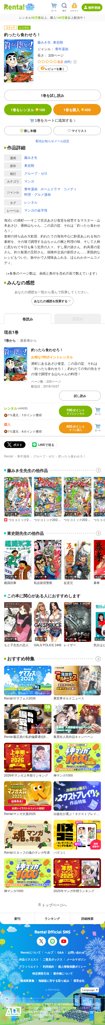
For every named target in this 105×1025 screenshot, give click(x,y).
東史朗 (58, 42)
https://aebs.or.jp (35, 1019)
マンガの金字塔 (35, 210)
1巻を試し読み (52, 95)
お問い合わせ (76, 952)
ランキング (52, 918)
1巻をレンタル (28, 109)
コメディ (70, 188)
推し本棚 (30, 130)
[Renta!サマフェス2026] (29, 7)
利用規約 (48, 966)
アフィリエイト (29, 966)
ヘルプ (49, 952)
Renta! (8, 456)
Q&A (60, 952)
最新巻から (28, 340)
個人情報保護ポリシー (72, 966)
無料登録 (94, 7)
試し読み (80, 395)
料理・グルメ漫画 (37, 194)
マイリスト (79, 130)
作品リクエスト (29, 959)
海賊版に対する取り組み (53, 980)
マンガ (29, 181)
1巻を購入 (77, 109)
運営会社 (79, 980)
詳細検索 (87, 918)
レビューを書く (55, 69)
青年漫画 (61, 48)
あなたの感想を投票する (51, 301)
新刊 (17, 918)
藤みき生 (44, 42)
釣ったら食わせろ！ (47, 349)
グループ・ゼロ (35, 173)
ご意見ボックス (52, 959)
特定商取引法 (40, 973)
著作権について (63, 973)
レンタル (30, 202)
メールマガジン (76, 959)
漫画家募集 (27, 980)
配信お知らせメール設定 (52, 141)
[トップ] (14, 6)
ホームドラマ (50, 188)
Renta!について (31, 952)
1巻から (10, 340)
